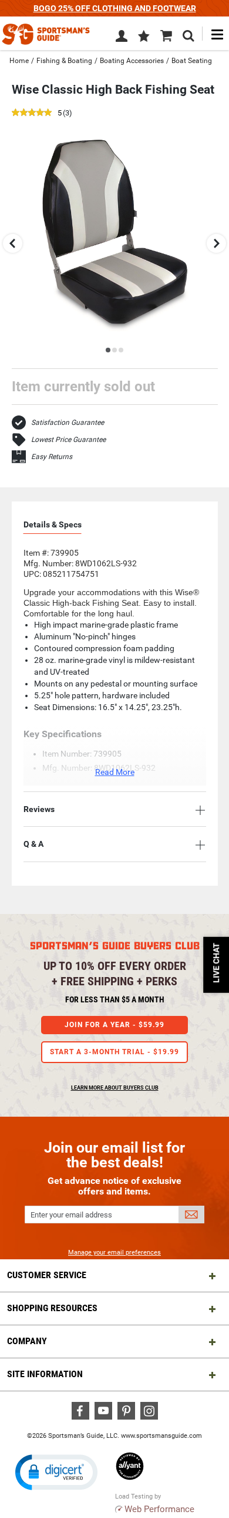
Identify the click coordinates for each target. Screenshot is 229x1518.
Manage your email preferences (114, 1252)
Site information (45, 1374)
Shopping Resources (52, 1308)
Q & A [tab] (33, 844)
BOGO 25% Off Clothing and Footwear (114, 8)
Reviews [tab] (39, 809)
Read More (114, 772)
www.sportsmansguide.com (161, 1436)
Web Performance (159, 1509)
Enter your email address (71, 1214)
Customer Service (46, 1275)
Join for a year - (114, 1025)
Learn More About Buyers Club (115, 1088)
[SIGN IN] (121, 38)
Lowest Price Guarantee (68, 439)
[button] (144, 37)
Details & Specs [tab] (52, 524)
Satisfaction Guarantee (67, 422)
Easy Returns (51, 457)
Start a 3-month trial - (114, 1052)
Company (27, 1341)
